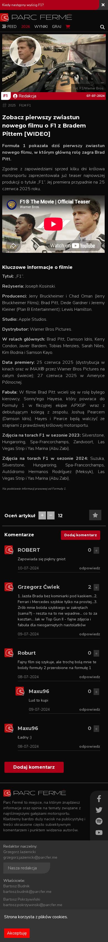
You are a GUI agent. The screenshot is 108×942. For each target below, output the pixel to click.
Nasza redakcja (22, 868)
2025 (12, 105)
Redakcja (27, 96)
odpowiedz (89, 568)
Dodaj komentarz (80, 535)
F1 (5, 95)
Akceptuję (17, 933)
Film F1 (25, 105)
